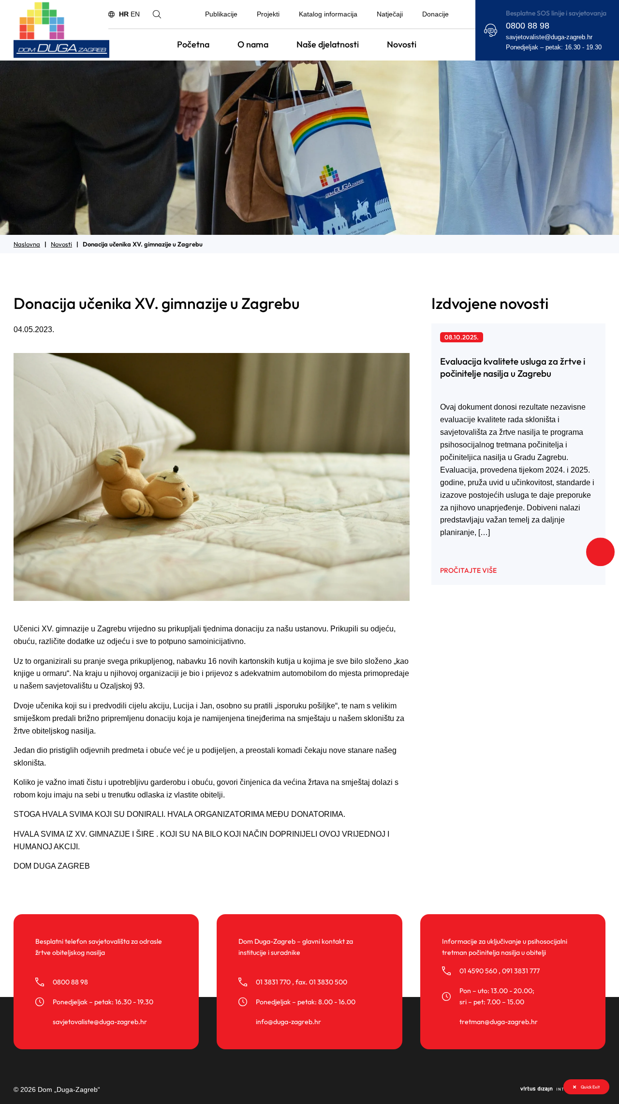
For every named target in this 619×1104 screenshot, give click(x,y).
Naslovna (27, 244)
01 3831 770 (273, 982)
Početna (193, 44)
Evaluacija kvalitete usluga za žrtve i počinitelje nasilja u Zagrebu (512, 367)
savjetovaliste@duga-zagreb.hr (549, 37)
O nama (252, 44)
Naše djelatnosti (327, 44)
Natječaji (390, 14)
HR (124, 14)
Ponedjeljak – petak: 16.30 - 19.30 (554, 47)
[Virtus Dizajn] (562, 1089)
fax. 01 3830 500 (321, 982)
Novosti (401, 44)
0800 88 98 (527, 26)
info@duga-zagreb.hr (288, 1021)
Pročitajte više (468, 570)
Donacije (435, 14)
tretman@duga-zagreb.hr (498, 1021)
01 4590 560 (478, 970)
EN (135, 14)
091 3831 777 (521, 970)
